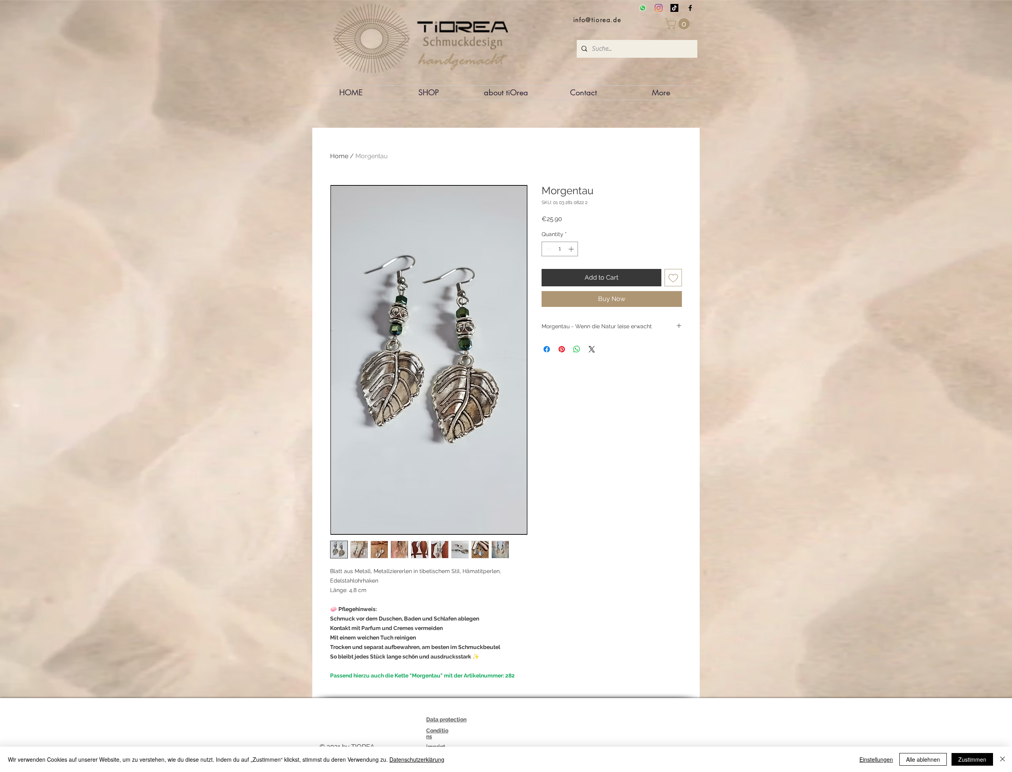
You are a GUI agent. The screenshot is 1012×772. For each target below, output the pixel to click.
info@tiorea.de (597, 20)
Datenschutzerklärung (416, 759)
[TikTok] (674, 8)
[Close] (1002, 759)
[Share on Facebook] (546, 349)
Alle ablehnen (923, 759)
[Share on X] (592, 349)
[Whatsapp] (643, 8)
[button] (678, 23)
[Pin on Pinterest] (561, 349)
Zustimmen (972, 759)
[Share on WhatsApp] (577, 349)
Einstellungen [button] (876, 759)
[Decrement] (548, 249)
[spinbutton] (560, 249)
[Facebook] (690, 8)
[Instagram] (659, 8)
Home (339, 156)
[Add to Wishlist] (673, 277)
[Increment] (572, 249)
